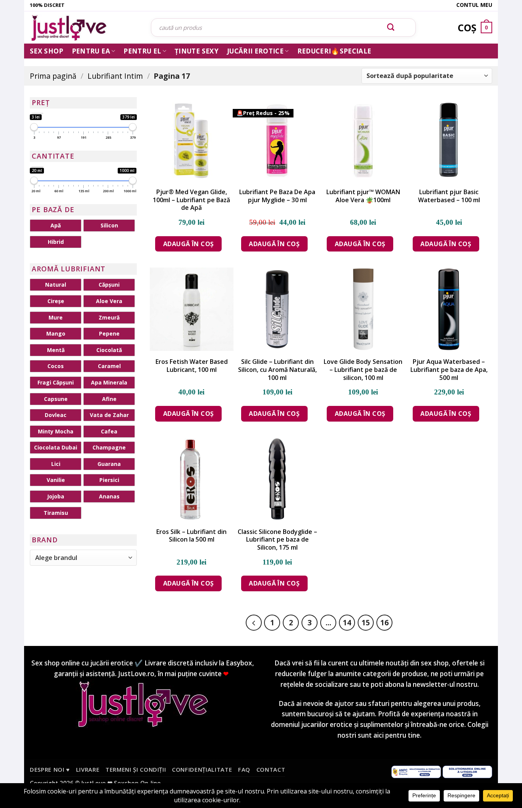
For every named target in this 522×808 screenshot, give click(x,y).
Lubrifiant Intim (115, 76)
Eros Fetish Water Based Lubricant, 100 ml (192, 366)
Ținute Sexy (197, 51)
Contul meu (474, 4)
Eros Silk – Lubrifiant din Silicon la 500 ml (191, 536)
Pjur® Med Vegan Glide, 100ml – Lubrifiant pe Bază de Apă (191, 200)
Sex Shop (46, 51)
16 (384, 622)
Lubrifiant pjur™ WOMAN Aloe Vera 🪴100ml (363, 196)
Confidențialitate (202, 769)
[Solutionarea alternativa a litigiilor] (416, 771)
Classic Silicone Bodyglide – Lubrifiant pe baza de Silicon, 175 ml (277, 540)
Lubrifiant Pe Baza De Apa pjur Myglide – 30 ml (277, 196)
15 (366, 622)
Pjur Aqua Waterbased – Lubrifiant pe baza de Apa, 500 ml (449, 369)
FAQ (244, 769)
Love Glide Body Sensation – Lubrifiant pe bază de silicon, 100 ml (363, 369)
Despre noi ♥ (50, 769)
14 (347, 622)
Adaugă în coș (188, 244)
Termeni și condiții (135, 769)
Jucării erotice (255, 51)
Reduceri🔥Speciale (334, 51)
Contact (270, 769)
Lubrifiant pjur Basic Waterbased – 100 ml (449, 196)
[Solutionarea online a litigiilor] (467, 771)
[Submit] (391, 27)
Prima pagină (53, 76)
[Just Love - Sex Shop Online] (84, 28)
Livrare (88, 769)
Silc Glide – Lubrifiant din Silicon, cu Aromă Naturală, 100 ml (277, 369)
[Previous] (254, 623)
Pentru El (142, 51)
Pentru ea (91, 51)
